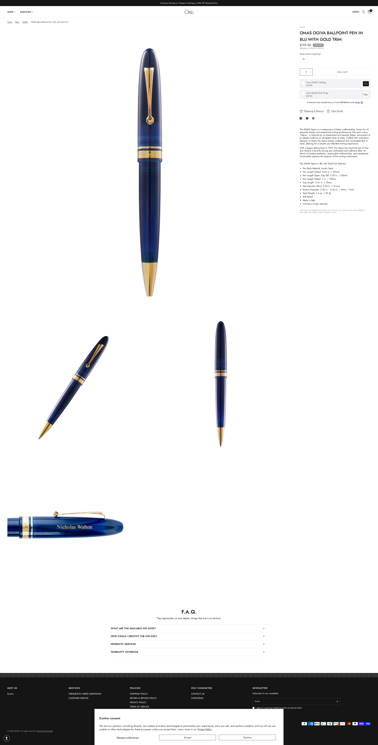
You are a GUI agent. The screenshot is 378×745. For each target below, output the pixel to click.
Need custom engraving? (310, 54)
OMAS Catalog (316, 82)
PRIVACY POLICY (138, 702)
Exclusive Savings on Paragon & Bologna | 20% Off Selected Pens (189, 3)
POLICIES (135, 688)
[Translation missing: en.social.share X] (307, 118)
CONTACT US (197, 693)
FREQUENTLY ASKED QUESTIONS (85, 693)
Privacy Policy (205, 729)
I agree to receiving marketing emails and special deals (279, 708)
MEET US (12, 688)
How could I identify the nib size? (134, 636)
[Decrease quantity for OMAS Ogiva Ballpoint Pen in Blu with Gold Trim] (302, 72)
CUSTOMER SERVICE (78, 698)
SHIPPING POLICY (139, 693)
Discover (25, 12)
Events (10, 693)
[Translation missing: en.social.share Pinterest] (314, 118)
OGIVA (25, 22)
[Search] (363, 12)
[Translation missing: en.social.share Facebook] (301, 118)
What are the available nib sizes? (133, 628)
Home (9, 22)
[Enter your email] (337, 701)
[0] (368, 12)
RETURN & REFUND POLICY (143, 698)
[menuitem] (12, 12)
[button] (6, 738)
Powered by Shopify (45, 731)
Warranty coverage (124, 652)
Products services (123, 644)
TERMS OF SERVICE (139, 706)
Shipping (303, 48)
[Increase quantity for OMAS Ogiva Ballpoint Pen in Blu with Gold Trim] (310, 72)
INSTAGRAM (197, 698)
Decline (247, 737)
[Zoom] (284, 32)
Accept (187, 737)
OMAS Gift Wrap (317, 93)
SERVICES (74, 688)
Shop (10, 12)
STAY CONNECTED (201, 688)
